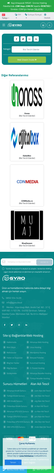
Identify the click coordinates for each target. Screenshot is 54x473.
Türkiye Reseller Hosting (40, 378)
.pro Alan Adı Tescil (42, 416)
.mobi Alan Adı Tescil (42, 426)
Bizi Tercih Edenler (31, 49)
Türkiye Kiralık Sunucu (16, 395)
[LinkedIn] (26, 325)
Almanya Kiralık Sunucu (16, 390)
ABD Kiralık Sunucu (14, 401)
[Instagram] (19, 325)
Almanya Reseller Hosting (40, 373)
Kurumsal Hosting (37, 362)
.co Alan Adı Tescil (41, 411)
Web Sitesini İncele (26, 59)
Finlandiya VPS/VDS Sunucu (18, 421)
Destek (47, 17)
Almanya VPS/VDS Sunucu (18, 411)
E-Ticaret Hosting (37, 368)
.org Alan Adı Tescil (42, 401)
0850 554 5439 (13, 298)
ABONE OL (44, 262)
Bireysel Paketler (37, 357)
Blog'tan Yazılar (13, 362)
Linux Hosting (35, 347)
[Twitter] (11, 325)
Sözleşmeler (12, 373)
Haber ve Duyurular (15, 357)
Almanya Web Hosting (39, 342)
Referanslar (11, 352)
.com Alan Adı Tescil (42, 390)
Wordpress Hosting (38, 352)
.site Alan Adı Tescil (42, 421)
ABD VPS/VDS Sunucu (16, 426)
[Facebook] (4, 325)
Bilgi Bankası (12, 368)
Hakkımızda (11, 342)
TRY (19, 14)
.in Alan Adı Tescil (41, 406)
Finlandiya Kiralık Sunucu (17, 406)
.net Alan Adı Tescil (42, 395)
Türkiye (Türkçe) (34, 14)
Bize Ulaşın (11, 347)
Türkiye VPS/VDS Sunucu (17, 416)
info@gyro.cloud (14, 302)
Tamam (13, 462)
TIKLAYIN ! (38, 9)
